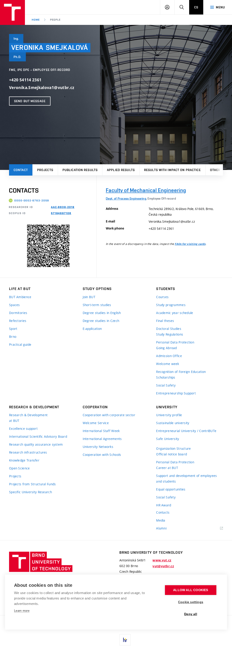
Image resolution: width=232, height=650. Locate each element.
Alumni (161, 528)
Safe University (167, 439)
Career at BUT (167, 468)
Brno (12, 336)
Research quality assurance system (36, 444)
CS (196, 7)
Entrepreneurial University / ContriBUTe (186, 431)
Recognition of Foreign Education (181, 372)
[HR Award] (125, 639)
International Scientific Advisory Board (38, 436)
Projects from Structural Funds (32, 484)
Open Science (19, 468)
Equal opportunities (170, 489)
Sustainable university (172, 423)
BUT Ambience (20, 297)
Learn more (21, 610)
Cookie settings (190, 602)
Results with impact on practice (172, 170)
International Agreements (102, 439)
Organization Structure (173, 448)
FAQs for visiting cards (190, 244)
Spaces (14, 305)
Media (160, 520)
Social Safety (166, 385)
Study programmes (170, 305)
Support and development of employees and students (186, 478)
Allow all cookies (190, 590)
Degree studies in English (102, 313)
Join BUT (89, 297)
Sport (13, 328)
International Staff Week (101, 431)
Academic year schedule (174, 313)
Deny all (190, 614)
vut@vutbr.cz (163, 566)
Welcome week (167, 364)
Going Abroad (166, 348)
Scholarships (165, 377)
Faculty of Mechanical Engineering (146, 190)
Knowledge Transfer (24, 460)
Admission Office (169, 356)
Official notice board (171, 454)
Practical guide (20, 344)
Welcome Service (96, 423)
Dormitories (18, 313)
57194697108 (61, 213)
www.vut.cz (161, 560)
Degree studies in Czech (101, 321)
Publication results (80, 170)
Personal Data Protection (175, 342)
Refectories (17, 321)
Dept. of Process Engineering (126, 198)
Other (215, 170)
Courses (162, 297)
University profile (169, 415)
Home (36, 19)
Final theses (165, 321)
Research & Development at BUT (28, 418)
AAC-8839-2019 (63, 207)
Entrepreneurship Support (176, 393)
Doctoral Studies (168, 328)
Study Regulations (169, 334)
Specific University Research (30, 492)
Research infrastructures (28, 452)
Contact (21, 170)
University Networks (98, 447)
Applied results (121, 170)
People (55, 19)
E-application (92, 328)
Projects (45, 170)
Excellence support (23, 428)
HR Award (163, 505)
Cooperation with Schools (102, 454)
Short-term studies (97, 305)
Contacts (162, 512)
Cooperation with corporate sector (109, 415)
